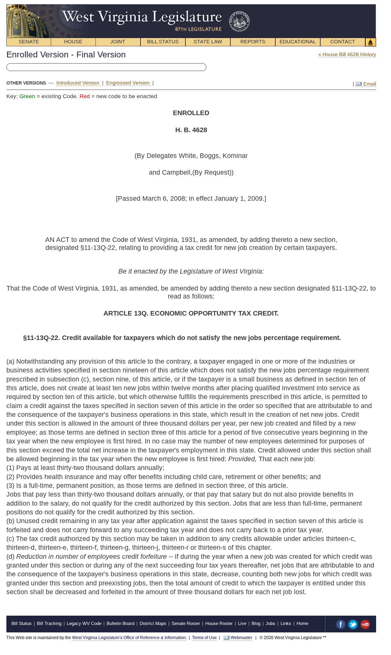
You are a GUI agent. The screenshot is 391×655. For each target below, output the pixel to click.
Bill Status (21, 623)
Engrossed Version (128, 83)
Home (302, 623)
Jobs (270, 623)
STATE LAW (208, 41)
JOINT (117, 41)
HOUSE (73, 41)
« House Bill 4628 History (347, 54)
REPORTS (252, 41)
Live (242, 623)
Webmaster (241, 637)
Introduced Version (78, 83)
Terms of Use (204, 637)
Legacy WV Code (84, 623)
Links (286, 623)
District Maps (153, 623)
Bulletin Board (120, 623)
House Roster (219, 623)
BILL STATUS (163, 41)
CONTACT (342, 41)
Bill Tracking (49, 623)
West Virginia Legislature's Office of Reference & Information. (129, 637)
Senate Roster (186, 623)
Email (369, 84)
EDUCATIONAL (298, 41)
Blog (256, 623)
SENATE (29, 41)
